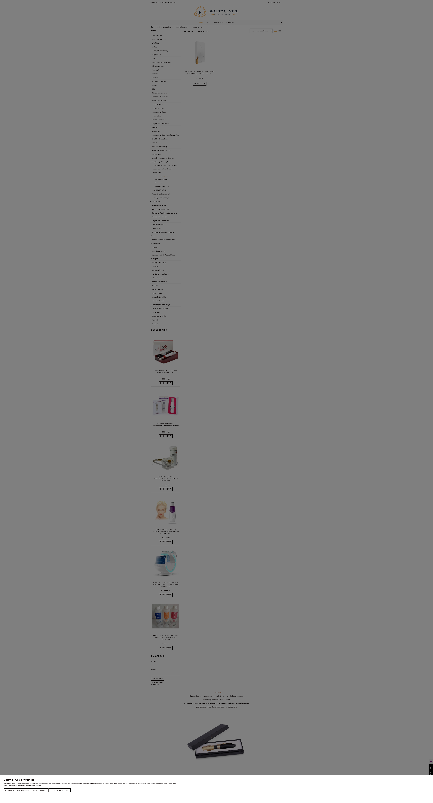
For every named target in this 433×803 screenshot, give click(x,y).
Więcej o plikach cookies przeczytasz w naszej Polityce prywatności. (22, 785)
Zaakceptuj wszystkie (59, 790)
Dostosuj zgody (39, 790)
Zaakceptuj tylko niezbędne (17, 790)
